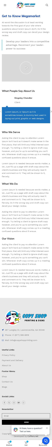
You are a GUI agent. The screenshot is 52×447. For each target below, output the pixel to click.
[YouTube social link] (19, 403)
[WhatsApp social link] (23, 403)
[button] (26, 67)
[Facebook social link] (4, 403)
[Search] (46, 5)
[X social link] (9, 403)
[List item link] (26, 330)
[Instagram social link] (14, 403)
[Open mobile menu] (5, 5)
